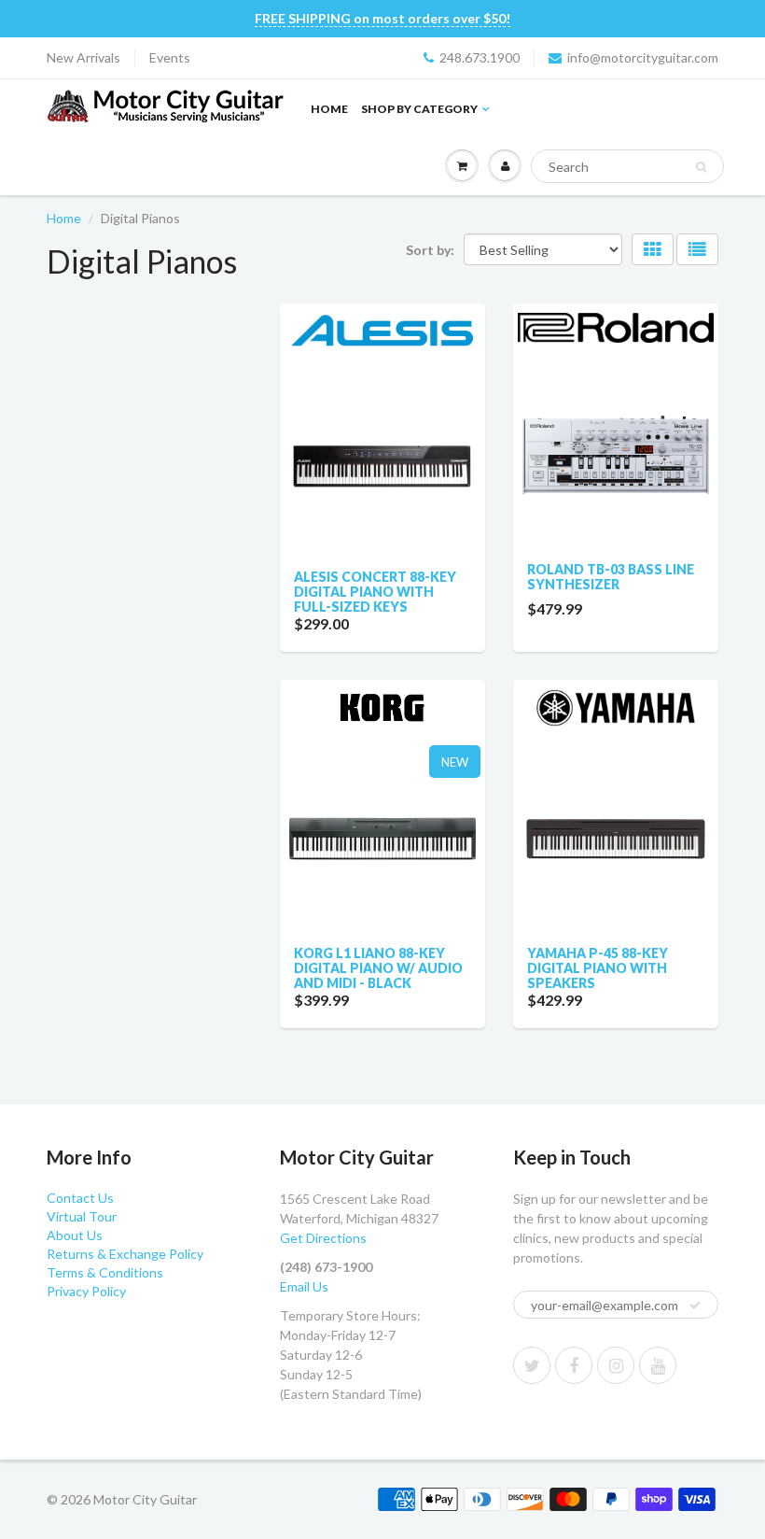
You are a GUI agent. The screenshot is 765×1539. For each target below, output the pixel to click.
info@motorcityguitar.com (642, 57)
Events (169, 57)
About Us (75, 1235)
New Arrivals (83, 57)
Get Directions (323, 1238)
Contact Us (80, 1198)
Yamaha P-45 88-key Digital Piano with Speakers (597, 968)
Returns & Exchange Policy (125, 1254)
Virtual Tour (82, 1216)
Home (329, 109)
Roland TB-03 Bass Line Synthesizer (610, 576)
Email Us (304, 1286)
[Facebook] (573, 1365)
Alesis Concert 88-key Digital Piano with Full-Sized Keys (375, 591)
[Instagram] (615, 1365)
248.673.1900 (479, 57)
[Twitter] (531, 1365)
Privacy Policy (86, 1291)
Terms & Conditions (105, 1272)
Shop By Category (419, 109)
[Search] (701, 167)
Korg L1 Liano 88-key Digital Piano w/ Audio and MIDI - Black (378, 968)
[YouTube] (657, 1365)
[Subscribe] (695, 1305)
